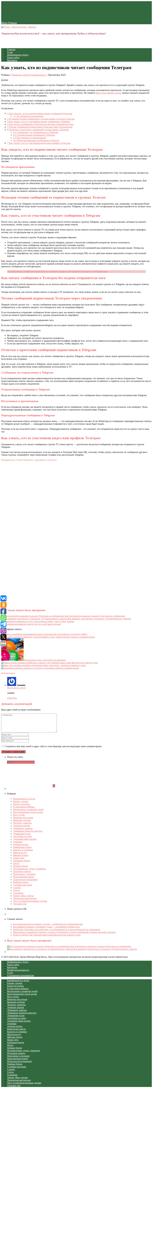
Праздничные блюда (23, 877)
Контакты (12, 60)
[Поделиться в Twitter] (23, 601)
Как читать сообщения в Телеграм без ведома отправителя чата (40, 124)
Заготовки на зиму (22, 836)
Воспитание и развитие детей (28, 809)
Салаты (17, 887)
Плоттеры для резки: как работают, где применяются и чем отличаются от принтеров (56, 929)
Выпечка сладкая (22, 820)
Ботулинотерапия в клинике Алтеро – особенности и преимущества (48, 924)
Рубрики (12, 23)
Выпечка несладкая (23, 817)
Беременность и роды (24, 798)
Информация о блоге (18, 55)
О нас (10, 52)
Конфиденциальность (18, 970)
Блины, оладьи (20, 801)
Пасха (16, 863)
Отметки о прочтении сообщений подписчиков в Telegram (38, 129)
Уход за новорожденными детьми (30, 901)
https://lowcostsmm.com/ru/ (109, 93)
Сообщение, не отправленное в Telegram (35, 132)
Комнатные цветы (22, 847)
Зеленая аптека (20, 844)
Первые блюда (20, 866)
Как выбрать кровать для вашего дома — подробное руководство (46, 927)
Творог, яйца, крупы (23, 895)
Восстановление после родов (28, 812)
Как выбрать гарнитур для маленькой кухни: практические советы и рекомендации (52, 637)
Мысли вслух (20, 852)
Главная (11, 49)
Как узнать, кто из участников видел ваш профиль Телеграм (38, 143)
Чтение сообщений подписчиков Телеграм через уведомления (39, 127)
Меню (4, 23)
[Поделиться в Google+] (23, 573)
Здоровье (17, 842)
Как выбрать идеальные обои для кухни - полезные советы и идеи (52, 665)
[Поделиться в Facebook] (23, 488)
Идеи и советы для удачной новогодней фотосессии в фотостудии (64, 662)
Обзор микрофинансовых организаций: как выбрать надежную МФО (51, 634)
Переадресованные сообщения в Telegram (36, 140)
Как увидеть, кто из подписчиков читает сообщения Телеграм (39, 113)
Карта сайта (13, 57)
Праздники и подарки (24, 874)
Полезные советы (22, 871)
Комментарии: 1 (39, 75)
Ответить (12, 698)
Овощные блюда (21, 860)
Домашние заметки (20, 75)
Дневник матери (21, 825)
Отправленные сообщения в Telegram (34, 135)
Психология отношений (25, 879)
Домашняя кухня (21, 833)
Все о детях (19, 815)
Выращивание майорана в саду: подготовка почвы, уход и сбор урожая (37, 621)
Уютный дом (19, 903)
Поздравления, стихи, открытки (29, 868)
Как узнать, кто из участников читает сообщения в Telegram (38, 121)
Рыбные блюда (20, 882)
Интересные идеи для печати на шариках (45, 660)
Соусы (16, 890)
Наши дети (18, 858)
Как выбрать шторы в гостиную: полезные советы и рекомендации (44, 668)
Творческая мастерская (24, 898)
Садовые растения (22, 885)
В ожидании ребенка (24, 807)
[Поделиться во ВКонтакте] (23, 516)
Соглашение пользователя (20, 975)
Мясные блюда (20, 855)
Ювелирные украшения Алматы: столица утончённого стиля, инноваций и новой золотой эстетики (64, 932)
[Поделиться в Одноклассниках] (23, 545)
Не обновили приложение (28, 116)
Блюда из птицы (21, 804)
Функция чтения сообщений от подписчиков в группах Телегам (41, 119)
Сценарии (18, 893)
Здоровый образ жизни (25, 839)
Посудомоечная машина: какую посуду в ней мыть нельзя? (31, 624)
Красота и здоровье (23, 850)
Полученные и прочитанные (29, 137)
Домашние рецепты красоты (27, 831)
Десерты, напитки (22, 823)
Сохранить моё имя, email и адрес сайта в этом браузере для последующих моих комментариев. (53, 746)
